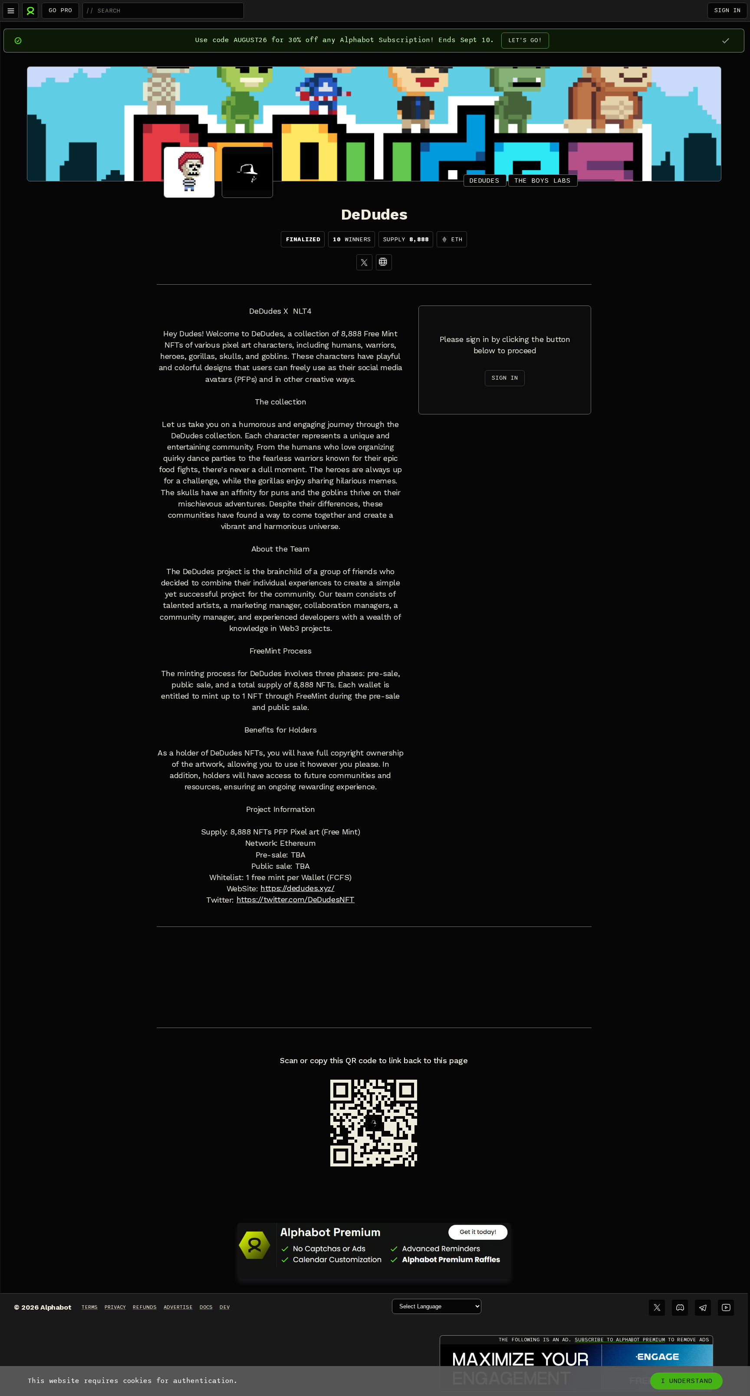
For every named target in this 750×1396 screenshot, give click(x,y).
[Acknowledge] (725, 41)
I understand (686, 1380)
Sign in (727, 10)
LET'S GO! (525, 40)
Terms (90, 1307)
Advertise (178, 1307)
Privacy (115, 1307)
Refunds (145, 1307)
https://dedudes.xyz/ (297, 888)
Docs (206, 1307)
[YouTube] (726, 1308)
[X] (364, 262)
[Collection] (384, 262)
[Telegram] (703, 1308)
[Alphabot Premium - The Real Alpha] (374, 1245)
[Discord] (680, 1308)
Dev (225, 1307)
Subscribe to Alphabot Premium (620, 1340)
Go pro (60, 10)
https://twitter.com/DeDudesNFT (296, 899)
